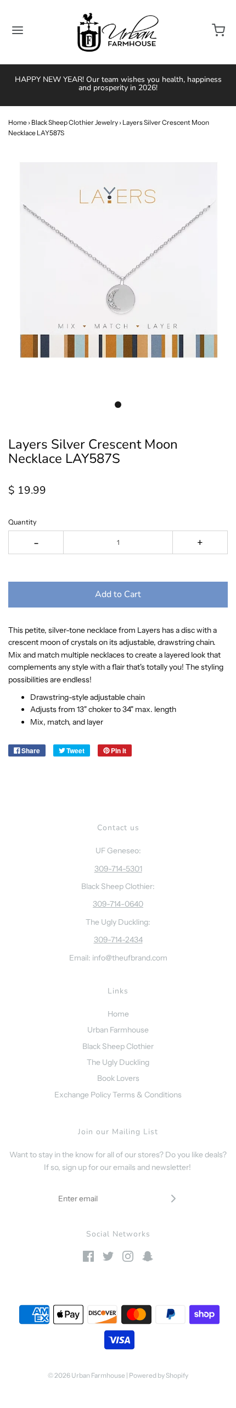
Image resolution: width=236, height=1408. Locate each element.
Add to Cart (118, 594)
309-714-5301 (118, 869)
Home (17, 122)
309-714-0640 (118, 904)
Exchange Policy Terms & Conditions (118, 1095)
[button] (118, 271)
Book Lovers (118, 1078)
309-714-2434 (118, 940)
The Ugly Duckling (118, 1062)
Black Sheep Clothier (118, 1046)
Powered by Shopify (158, 1375)
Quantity (22, 522)
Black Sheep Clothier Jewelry (74, 122)
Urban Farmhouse (118, 1030)
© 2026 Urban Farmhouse (87, 1375)
